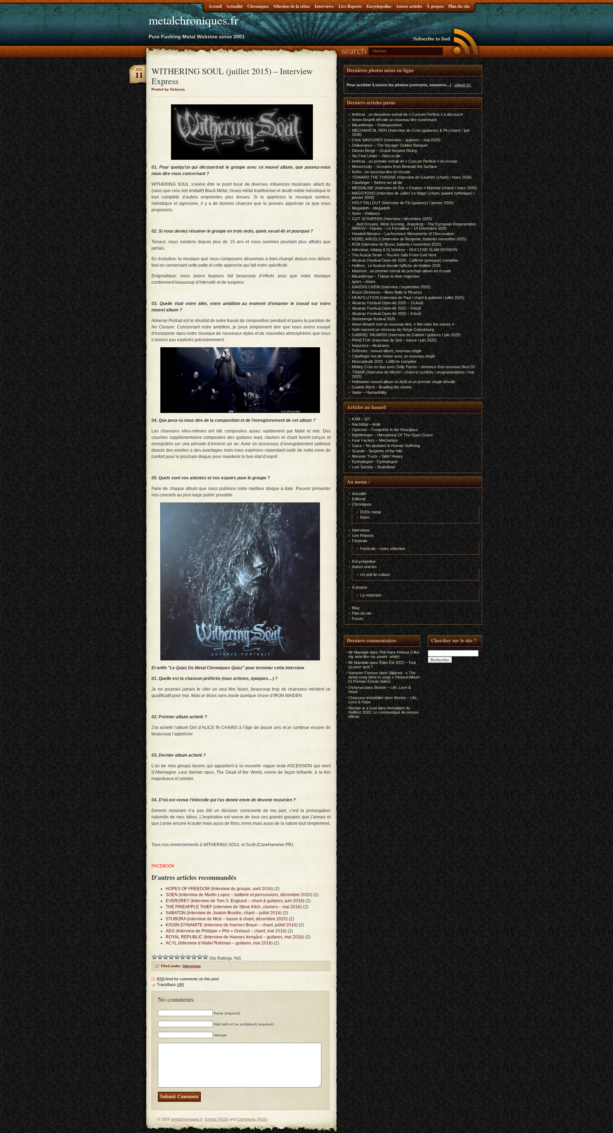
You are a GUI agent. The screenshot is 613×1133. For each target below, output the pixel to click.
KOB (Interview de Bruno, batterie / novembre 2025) (396, 244)
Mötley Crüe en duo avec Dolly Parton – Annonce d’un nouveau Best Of (413, 367)
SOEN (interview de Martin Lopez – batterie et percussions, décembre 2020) (239, 894)
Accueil (215, 6)
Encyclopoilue (378, 6)
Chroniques (258, 6)
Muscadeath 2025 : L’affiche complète (384, 361)
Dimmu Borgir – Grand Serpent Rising (384, 150)
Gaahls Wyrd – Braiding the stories (382, 387)
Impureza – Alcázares (371, 345)
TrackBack (170, 984)
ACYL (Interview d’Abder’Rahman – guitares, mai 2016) (219, 943)
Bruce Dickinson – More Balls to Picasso (387, 292)
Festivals (360, 541)
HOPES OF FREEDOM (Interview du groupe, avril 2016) (219, 888)
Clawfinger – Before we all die (377, 182)
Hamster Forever (363, 673)
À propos (435, 6)
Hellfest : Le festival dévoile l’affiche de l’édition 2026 (396, 265)
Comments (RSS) (252, 1119)
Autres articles (409, 6)
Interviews (324, 6)
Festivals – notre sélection (382, 548)
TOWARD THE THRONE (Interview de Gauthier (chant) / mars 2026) (412, 177)
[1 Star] (154, 957)
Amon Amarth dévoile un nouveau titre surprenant (394, 120)
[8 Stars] (194, 957)
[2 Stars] (160, 957)
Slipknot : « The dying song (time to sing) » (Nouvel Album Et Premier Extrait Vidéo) (384, 677)
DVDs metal (370, 512)
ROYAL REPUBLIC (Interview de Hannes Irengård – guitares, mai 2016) (235, 937)
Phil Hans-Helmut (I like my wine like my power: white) (383, 654)
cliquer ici (462, 85)
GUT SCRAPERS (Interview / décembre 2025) (392, 219)
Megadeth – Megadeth (371, 208)
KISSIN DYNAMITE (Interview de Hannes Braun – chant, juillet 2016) (232, 924)
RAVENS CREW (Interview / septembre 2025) (391, 287)
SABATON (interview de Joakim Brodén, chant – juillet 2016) (224, 912)
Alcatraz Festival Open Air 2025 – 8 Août (386, 313)
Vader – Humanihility (369, 392)
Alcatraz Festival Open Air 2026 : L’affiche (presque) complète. (405, 260)
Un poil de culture (375, 574)
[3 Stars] (166, 957)
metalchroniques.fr (193, 20)
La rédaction (370, 595)
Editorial (358, 499)
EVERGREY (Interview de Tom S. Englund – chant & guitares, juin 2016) (235, 900)
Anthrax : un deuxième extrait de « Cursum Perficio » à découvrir (407, 114)
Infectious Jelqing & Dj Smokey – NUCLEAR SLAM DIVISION (404, 249)
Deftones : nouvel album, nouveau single (386, 351)
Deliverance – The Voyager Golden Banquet (389, 145)
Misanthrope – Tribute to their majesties (386, 276)
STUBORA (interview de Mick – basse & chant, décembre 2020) (227, 918)
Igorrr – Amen (363, 281)
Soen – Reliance (366, 213)
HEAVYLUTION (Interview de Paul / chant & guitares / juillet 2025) (408, 297)
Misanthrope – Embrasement (377, 125)
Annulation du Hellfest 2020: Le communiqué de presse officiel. (383, 712)
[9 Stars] (200, 957)
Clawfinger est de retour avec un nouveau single (393, 356)
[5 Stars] (177, 957)
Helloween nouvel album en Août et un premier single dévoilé (403, 382)
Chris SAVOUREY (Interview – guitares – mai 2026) (396, 140)
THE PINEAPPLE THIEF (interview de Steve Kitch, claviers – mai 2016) (234, 906)
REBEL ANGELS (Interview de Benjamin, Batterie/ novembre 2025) (409, 239)
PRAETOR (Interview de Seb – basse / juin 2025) (394, 340)
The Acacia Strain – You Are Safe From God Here (394, 255)
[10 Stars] (205, 957)
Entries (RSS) (216, 1119)
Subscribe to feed (431, 38)
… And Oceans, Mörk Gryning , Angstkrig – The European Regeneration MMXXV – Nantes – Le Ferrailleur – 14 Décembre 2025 (414, 226)
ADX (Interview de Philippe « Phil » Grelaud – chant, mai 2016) (226, 930)
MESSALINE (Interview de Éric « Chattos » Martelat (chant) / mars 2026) (414, 188)
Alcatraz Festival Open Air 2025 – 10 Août (387, 303)
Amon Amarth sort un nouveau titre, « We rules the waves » (403, 324)
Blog (355, 608)
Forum (357, 618)
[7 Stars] (188, 957)
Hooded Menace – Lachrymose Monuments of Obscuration (403, 233)
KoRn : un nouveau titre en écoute (381, 172)
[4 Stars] (171, 957)
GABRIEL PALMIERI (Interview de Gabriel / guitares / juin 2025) (406, 335)
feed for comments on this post (188, 979)
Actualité (234, 6)
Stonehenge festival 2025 (373, 319)
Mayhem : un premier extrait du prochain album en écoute (401, 271)
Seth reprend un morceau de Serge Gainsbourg (393, 329)
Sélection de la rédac (292, 6)
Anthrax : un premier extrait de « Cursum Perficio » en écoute (404, 161)
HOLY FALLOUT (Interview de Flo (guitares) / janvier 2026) (403, 203)
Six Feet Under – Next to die (376, 156)
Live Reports (350, 6)
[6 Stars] (183, 957)
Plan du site (459, 6)
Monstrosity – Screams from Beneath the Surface (394, 166)
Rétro (365, 517)
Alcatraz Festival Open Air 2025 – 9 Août (386, 308)
